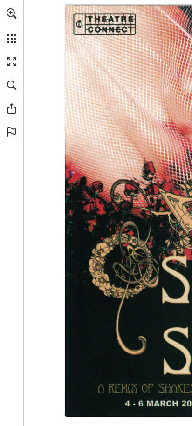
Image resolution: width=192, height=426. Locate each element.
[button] (11, 13)
